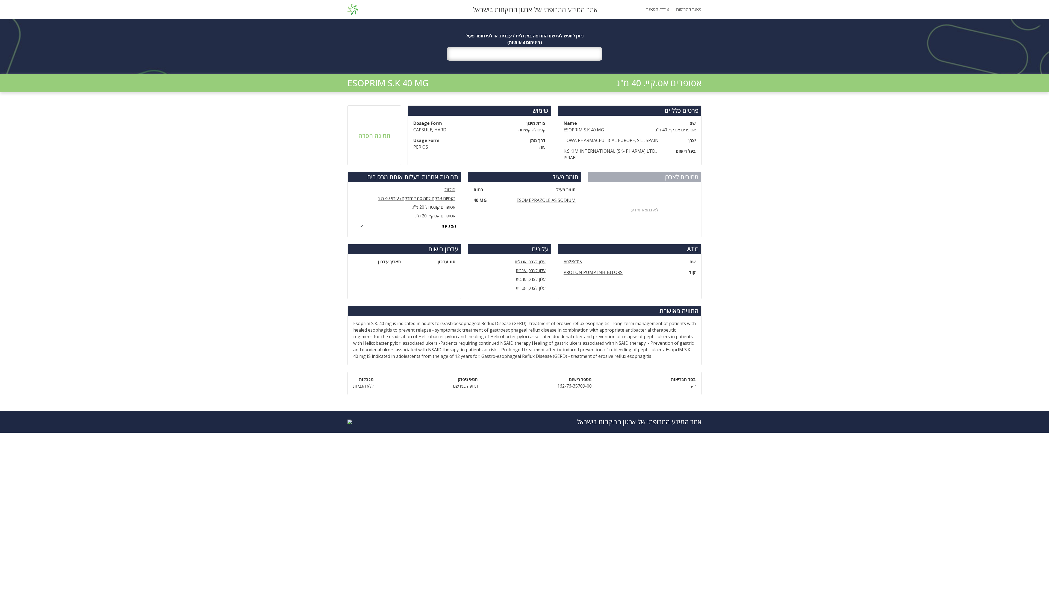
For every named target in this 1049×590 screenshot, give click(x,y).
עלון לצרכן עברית (531, 270)
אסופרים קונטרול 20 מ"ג (433, 207)
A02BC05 (573, 262)
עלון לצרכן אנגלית (530, 262)
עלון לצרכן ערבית (531, 279)
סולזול (449, 190)
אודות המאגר (657, 9)
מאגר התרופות (689, 9)
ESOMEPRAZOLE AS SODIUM (546, 200)
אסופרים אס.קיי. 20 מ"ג (435, 216)
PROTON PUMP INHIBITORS (593, 272)
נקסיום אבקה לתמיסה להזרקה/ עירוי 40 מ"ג (416, 198)
